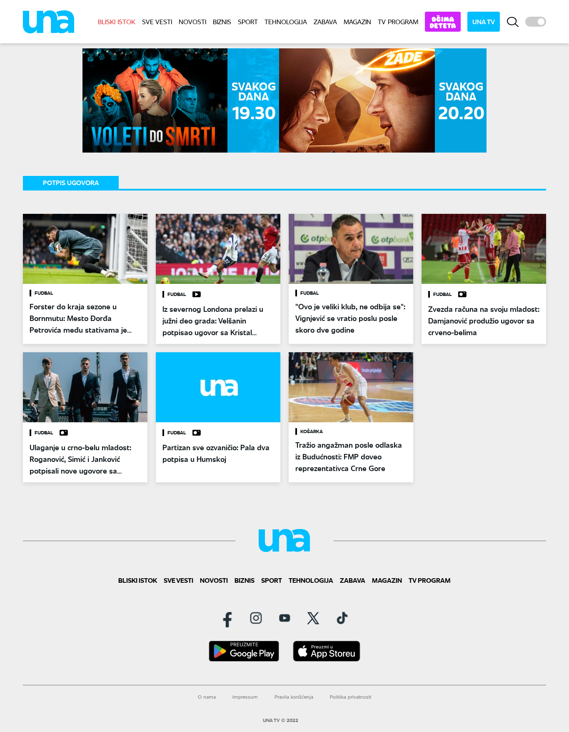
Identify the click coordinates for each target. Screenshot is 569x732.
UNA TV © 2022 (280, 720)
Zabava (325, 21)
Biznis (222, 21)
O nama (207, 697)
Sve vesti (157, 21)
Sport (248, 21)
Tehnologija (286, 21)
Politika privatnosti (351, 697)
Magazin (357, 21)
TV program (398, 21)
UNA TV (483, 21)
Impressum (245, 697)
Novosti (192, 21)
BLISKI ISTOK (116, 21)
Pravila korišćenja (294, 697)
